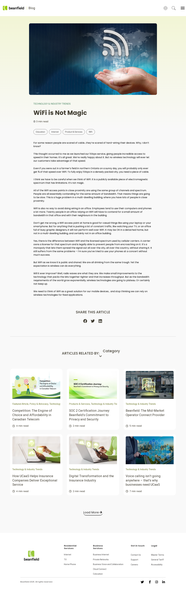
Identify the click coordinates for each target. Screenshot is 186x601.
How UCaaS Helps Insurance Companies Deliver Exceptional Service (34, 480)
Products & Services (79, 404)
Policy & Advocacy (38, 404)
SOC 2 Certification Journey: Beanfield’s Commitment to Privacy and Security (89, 415)
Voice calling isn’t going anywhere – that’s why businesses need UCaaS (143, 480)
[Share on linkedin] (100, 321)
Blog (31, 8)
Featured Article (20, 404)
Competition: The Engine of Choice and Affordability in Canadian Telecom (32, 415)
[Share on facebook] (85, 321)
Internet (55, 132)
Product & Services (73, 132)
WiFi (90, 132)
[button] (182, 8)
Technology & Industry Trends (52, 103)
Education (40, 132)
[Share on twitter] (93, 321)
